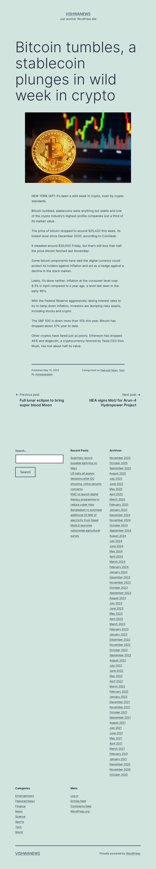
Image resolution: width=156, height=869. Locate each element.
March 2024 (117, 561)
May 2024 (116, 551)
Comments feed (81, 806)
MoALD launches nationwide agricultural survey (85, 530)
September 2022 (120, 655)
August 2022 (118, 660)
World (19, 832)
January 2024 (119, 572)
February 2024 (119, 567)
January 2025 (118, 509)
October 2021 (118, 712)
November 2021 (120, 707)
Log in (74, 795)
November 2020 (120, 769)
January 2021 (118, 759)
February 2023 (119, 629)
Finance (20, 806)
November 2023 (120, 582)
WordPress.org (80, 811)
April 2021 (116, 743)
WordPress (133, 853)
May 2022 (116, 676)
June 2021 (116, 733)
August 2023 (118, 598)
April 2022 (116, 681)
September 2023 (120, 593)
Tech (121, 370)
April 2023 (116, 618)
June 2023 (116, 608)
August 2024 (118, 535)
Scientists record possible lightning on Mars (84, 463)
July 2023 (116, 603)
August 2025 (118, 473)
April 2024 (116, 556)
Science (20, 816)
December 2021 (120, 702)
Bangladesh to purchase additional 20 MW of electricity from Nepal (86, 515)
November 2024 (120, 520)
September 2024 (120, 530)
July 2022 (116, 665)
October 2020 (119, 774)
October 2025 (119, 463)
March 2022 (117, 686)
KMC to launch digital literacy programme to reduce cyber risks (85, 499)
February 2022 (119, 691)
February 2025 (119, 504)
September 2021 (120, 717)
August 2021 (118, 722)
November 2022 (120, 644)
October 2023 (119, 587)
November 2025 (120, 457)
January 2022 (118, 696)
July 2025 (116, 478)
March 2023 (117, 624)
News (19, 811)
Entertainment (24, 795)
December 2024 (120, 515)
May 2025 (116, 489)
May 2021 (116, 738)
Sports (19, 821)
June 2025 (116, 483)
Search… (21, 450)
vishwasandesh (44, 374)
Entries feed (78, 801)
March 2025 (117, 499)
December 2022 (120, 639)
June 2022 (116, 670)
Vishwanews (78, 14)
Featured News (109, 370)
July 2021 (116, 727)
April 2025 (116, 494)
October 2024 (119, 525)
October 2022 (119, 650)
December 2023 (120, 577)
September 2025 (120, 468)
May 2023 (116, 613)
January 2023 (118, 634)
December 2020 (120, 764)
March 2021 (117, 748)
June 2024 (116, 546)
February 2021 (119, 753)
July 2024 (116, 541)
